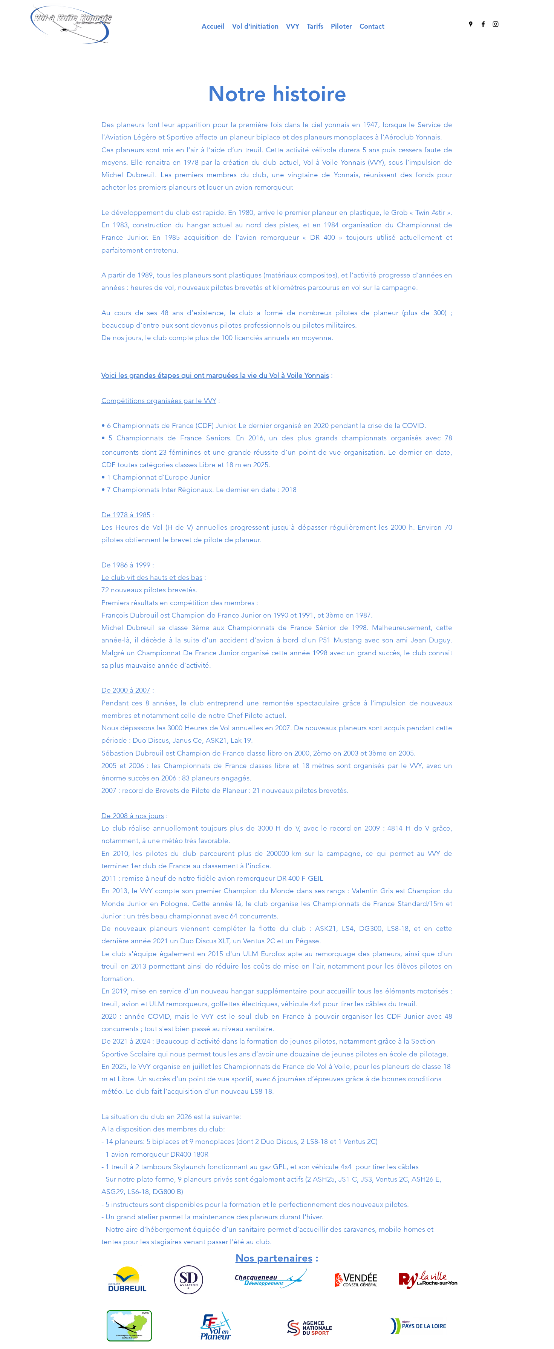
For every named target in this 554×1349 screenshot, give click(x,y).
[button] (292, 26)
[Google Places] (470, 24)
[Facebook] (483, 24)
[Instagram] (495, 24)
